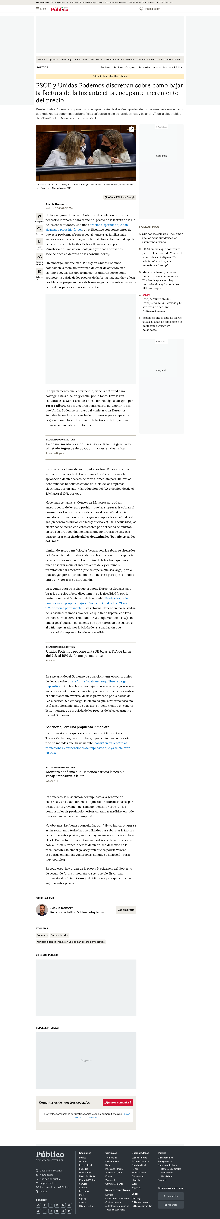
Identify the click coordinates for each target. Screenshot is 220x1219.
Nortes (135, 1169)
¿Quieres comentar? (117, 1102)
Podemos (42, 935)
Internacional (81, 59)
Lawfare (109, 1194)
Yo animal (110, 1180)
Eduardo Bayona (55, 453)
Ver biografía (125, 909)
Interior (157, 67)
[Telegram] (50, 1211)
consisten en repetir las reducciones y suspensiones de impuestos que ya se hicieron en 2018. (87, 747)
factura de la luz (59, 935)
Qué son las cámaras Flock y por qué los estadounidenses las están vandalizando (162, 238)
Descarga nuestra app (170, 1188)
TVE (161, 2)
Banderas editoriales (171, 1169)
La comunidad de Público (54, 1187)
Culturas (142, 59)
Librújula (136, 1180)
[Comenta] (39, 228)
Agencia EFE (53, 781)
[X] (56, 1205)
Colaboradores (140, 1153)
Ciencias (153, 59)
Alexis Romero (55, 204)
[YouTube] (38, 1211)
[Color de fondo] (39, 271)
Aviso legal (137, 1198)
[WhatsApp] (63, 1211)
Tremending (65, 59)
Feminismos (96, 59)
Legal (135, 1193)
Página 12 (136, 1187)
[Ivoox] (69, 1211)
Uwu (107, 1165)
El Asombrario (138, 1176)
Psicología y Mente (114, 1169)
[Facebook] (50, 1205)
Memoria (129, 59)
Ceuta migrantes (58, 2)
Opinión (52, 59)
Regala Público (47, 1183)
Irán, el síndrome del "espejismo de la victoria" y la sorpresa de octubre (162, 303)
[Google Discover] (44, 1205)
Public (177, 59)
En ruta (108, 1176)
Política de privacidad (142, 1206)
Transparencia (165, 1161)
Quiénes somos (165, 1157)
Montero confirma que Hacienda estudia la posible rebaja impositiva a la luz (85, 774)
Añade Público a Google (121, 197)
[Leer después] (39, 241)
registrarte (91, 1117)
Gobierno (106, 67)
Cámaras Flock (151, 2)
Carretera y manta (114, 1184)
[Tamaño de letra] (39, 256)
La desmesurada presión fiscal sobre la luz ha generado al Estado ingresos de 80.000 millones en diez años (88, 446)
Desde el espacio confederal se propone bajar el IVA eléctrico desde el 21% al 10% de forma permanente (86, 603)
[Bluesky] (63, 1205)
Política (41, 59)
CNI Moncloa (84, 2)
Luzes (134, 1184)
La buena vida (112, 1161)
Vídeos (82, 1198)
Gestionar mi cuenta (50, 1170)
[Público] (59, 9)
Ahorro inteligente (113, 1172)
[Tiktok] (44, 1211)
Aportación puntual (50, 1179)
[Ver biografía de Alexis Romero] (42, 910)
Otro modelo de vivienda (117, 1198)
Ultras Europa (72, 2)
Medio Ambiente (114, 59)
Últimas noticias (86, 1206)
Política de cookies (141, 1202)
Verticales (111, 1153)
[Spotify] (56, 1211)
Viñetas (83, 1202)
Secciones (85, 1153)
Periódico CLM (139, 1165)
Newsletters (46, 1174)
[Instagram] (69, 1205)
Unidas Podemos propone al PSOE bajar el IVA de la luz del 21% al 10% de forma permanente (88, 653)
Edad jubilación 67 (136, 2)
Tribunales (144, 67)
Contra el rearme (113, 1202)
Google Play (172, 1196)
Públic (82, 1195)
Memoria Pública (172, 67)
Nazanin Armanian (155, 311)
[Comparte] (39, 216)
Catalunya (168, 2)
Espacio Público (139, 1157)
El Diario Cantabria (140, 1161)
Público (50, 660)
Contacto (162, 1180)
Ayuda (43, 1191)
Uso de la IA (167, 1176)
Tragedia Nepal (97, 2)
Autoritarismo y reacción (117, 1206)
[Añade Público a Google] (38, 1205)
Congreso (130, 67)
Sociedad (83, 1169)
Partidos (118, 67)
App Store (172, 1204)
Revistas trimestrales (117, 1190)
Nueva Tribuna (139, 1172)
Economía (166, 59)
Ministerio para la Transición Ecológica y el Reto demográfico (71, 941)
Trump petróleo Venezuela (116, 2)
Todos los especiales (115, 1209)
